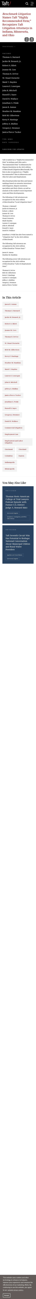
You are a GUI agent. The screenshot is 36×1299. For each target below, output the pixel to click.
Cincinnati (9, 449)
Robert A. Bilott (9, 66)
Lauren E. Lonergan (11, 86)
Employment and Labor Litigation (14, 442)
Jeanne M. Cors (9, 70)
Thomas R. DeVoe (10, 74)
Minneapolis (9, 469)
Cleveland (22, 449)
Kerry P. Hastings (10, 120)
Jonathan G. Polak (10, 103)
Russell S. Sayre (9, 95)
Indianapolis (10, 462)
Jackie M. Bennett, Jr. (11, 61)
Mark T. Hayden (9, 82)
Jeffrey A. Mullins (10, 124)
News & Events (7, 46)
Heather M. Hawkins (11, 111)
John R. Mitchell (9, 91)
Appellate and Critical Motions (14, 555)
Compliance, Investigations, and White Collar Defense (16, 517)
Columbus (9, 456)
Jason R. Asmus (9, 107)
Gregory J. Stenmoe (11, 128)
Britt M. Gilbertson (10, 116)
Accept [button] (6, 1295)
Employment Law (11, 434)
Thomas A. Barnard (11, 57)
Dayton (21, 456)
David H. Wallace (10, 99)
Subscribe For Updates (13, 149)
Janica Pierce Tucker (11, 132)
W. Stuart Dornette (11, 78)
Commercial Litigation (13, 428)
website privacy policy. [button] (16, 1290)
